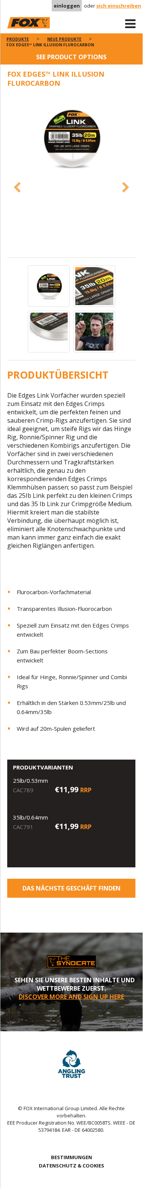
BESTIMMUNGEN (71, 1157)
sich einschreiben (118, 5)
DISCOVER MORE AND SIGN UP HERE (71, 997)
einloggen (67, 5)
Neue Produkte (64, 39)
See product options (71, 57)
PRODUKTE (17, 39)
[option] (71, 139)
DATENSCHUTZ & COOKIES (71, 1165)
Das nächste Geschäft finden (71, 888)
